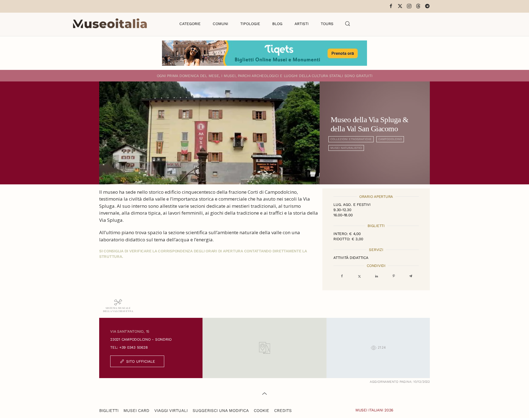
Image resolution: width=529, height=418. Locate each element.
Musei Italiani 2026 (374, 410)
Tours (327, 23)
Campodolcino (390, 139)
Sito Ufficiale (140, 361)
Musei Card (136, 410)
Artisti (302, 23)
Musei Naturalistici (346, 148)
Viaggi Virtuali (171, 410)
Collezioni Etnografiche (351, 139)
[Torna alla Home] (110, 24)
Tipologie (250, 23)
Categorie (190, 23)
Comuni (220, 23)
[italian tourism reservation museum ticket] (264, 53)
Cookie (261, 410)
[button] (347, 24)
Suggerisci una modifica (221, 410)
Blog (277, 23)
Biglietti (108, 410)
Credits (283, 410)
